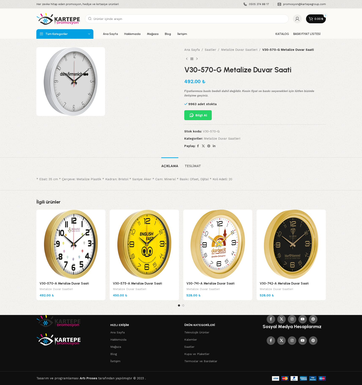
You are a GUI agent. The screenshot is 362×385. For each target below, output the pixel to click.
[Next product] (196, 59)
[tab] (169, 163)
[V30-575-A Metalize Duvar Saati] (144, 244)
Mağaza (115, 346)
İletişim (115, 361)
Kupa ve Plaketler (196, 354)
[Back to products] (191, 59)
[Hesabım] (297, 19)
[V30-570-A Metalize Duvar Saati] (71, 244)
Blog (113, 354)
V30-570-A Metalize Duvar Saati (64, 283)
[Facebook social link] (198, 146)
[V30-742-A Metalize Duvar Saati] (291, 244)
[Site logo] (58, 19)
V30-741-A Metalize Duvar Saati (210, 283)
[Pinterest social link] (209, 146)
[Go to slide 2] (183, 305)
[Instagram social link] (292, 319)
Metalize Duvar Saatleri (239, 50)
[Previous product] (186, 59)
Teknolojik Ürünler (196, 332)
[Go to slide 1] (179, 305)
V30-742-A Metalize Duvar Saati (284, 283)
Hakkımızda (118, 339)
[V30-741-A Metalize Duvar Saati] (218, 244)
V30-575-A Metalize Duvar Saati (137, 283)
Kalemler (190, 339)
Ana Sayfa (192, 50)
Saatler (210, 50)
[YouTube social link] (302, 319)
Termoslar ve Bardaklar (200, 361)
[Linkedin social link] (214, 146)
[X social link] (203, 146)
